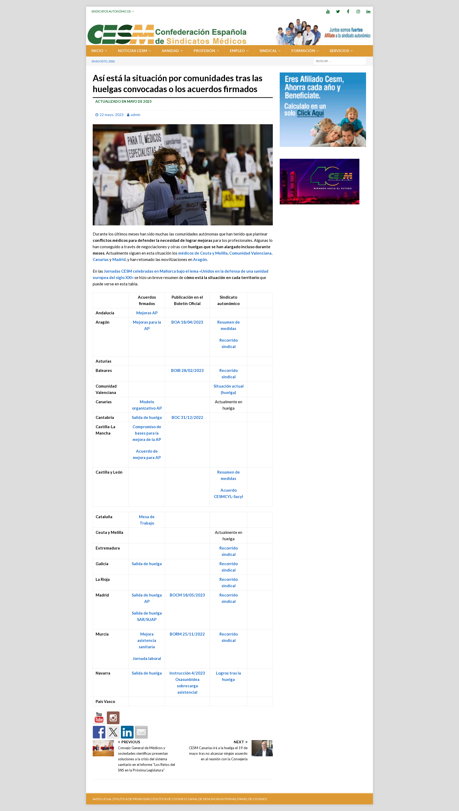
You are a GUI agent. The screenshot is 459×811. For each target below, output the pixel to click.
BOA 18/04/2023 (187, 322)
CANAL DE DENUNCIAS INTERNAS (211, 799)
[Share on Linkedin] (127, 732)
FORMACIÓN (303, 50)
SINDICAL (268, 50)
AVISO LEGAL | (103, 799)
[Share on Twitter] (113, 732)
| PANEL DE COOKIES (251, 799)
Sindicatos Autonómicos (111, 11)
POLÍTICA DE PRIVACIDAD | (133, 799)
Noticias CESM (132, 50)
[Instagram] (358, 11)
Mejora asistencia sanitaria (146, 640)
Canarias (101, 259)
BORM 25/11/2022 (187, 634)
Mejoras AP (147, 312)
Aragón (200, 259)
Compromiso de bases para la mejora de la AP (147, 433)
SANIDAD (170, 50)
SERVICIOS (339, 50)
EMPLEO (237, 50)
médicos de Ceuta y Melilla (203, 253)
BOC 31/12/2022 (187, 417)
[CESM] (113, 717)
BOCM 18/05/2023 (187, 595)
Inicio (97, 50)
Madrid (119, 259)
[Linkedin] (368, 11)
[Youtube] (328, 11)
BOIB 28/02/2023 (187, 370)
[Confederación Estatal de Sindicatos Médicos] (229, 42)
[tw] (338, 11)
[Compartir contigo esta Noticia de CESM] (141, 732)
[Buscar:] (339, 60)
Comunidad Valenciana (250, 253)
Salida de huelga (147, 417)
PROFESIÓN (204, 50)
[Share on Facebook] (99, 732)
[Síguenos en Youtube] (99, 717)
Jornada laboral (147, 658)
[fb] (348, 11)
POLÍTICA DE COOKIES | (170, 799)
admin (135, 115)
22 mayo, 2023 (112, 115)
